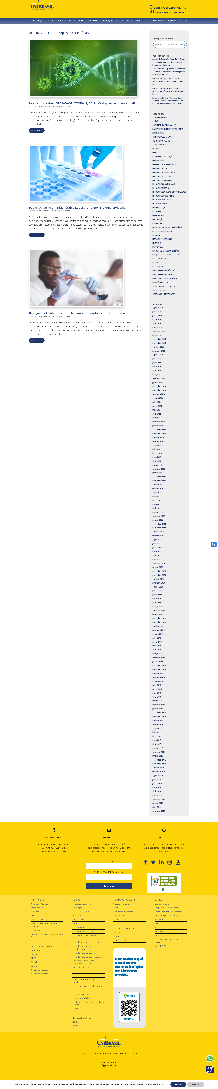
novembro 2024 (159, 390)
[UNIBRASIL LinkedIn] (163, 862)
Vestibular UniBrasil (122, 904)
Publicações (36, 950)
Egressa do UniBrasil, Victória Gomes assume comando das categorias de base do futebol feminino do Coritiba (168, 101)
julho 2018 (156, 685)
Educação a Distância (81, 904)
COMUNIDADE (158, 144)
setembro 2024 (158, 394)
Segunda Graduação (122, 915)
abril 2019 (156, 650)
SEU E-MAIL (109, 861)
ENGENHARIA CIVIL (160, 168)
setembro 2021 (158, 535)
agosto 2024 (157, 398)
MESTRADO (157, 235)
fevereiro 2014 (158, 811)
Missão (34, 915)
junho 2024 (157, 406)
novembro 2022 (159, 480)
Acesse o (169, 7)
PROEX (34, 958)
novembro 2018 (159, 669)
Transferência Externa (123, 911)
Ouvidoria (117, 936)
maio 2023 (156, 457)
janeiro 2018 (157, 708)
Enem (74, 990)
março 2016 (157, 795)
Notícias (75, 1021)
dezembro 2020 (159, 571)
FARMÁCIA (156, 211)
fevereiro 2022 (158, 516)
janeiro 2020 (157, 614)
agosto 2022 (157, 492)
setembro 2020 (158, 583)
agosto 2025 (157, 355)
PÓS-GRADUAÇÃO (80, 911)
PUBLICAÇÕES (107, 21)
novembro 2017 (159, 716)
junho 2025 (157, 362)
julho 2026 (156, 311)
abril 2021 (156, 555)
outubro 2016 (158, 767)
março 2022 (157, 512)
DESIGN (155, 148)
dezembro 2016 (159, 760)
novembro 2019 (159, 622)
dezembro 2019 (159, 618)
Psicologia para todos (81, 994)
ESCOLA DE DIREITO (160, 188)
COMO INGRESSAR (63, 21)
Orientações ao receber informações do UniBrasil (83, 962)
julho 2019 (156, 638)
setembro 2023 (158, 441)
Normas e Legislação (40, 919)
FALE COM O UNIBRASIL (156, 21)
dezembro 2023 (159, 429)
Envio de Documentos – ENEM (85, 942)
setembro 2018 (158, 677)
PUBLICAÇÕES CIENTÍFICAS (163, 270)
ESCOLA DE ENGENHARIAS (163, 196)
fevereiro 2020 (158, 610)
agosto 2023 (157, 445)
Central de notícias (39, 970)
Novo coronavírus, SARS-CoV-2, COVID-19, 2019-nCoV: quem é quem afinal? (82, 103)
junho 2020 (157, 594)
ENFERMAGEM (158, 160)
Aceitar (178, 1084)
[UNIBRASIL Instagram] (171, 862)
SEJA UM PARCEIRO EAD (177, 21)
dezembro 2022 (159, 477)
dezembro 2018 (159, 665)
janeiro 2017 (157, 756)
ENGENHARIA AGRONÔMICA (164, 164)
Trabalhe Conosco (121, 940)
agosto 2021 (157, 539)
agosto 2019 (157, 634)
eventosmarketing (80, 971)
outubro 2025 (158, 347)
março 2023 (157, 465)
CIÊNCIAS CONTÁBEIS (161, 141)
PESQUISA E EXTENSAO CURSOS (165, 251)
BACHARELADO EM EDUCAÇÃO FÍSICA (167, 129)
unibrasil (66, 106)
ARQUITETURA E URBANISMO (164, 125)
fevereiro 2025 (158, 378)
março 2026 (157, 327)
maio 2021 (156, 551)
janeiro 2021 (157, 567)
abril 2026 (156, 323)
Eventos (75, 1025)
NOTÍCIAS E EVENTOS (135, 21)
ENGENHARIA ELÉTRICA (161, 176)
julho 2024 (156, 402)
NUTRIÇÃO (156, 243)
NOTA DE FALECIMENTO (162, 239)
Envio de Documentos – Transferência (82, 947)
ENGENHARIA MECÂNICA (162, 180)
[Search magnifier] (183, 44)
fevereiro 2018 (158, 705)
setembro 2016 (158, 771)
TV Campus (159, 923)
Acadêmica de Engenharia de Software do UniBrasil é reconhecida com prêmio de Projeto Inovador (168, 72)
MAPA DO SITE (161, 946)
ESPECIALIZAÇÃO (159, 207)
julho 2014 (156, 807)
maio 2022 (156, 504)
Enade (157, 927)
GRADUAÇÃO (157, 219)
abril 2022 (156, 508)
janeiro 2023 (157, 473)
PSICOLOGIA (157, 266)
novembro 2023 (159, 433)
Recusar (195, 1084)
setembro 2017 (158, 724)
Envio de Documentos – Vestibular (87, 956)
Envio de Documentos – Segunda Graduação (87, 937)
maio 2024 (156, 410)
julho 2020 (156, 590)
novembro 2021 (159, 528)
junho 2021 (157, 547)
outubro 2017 (158, 720)
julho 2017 (156, 732)
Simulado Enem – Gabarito (84, 931)
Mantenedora (37, 907)
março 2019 (157, 653)
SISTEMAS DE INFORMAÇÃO (163, 294)
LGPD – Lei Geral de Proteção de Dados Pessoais (45, 925)
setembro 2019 (158, 630)
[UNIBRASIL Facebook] (147, 862)
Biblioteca (159, 931)
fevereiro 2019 (158, 657)
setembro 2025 (158, 351)
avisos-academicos (80, 967)
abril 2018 (156, 697)
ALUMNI (155, 121)
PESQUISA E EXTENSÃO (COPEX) (86, 21)
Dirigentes (35, 930)
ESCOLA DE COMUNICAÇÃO (163, 184)
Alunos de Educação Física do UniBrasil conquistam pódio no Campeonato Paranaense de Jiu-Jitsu (168, 62)
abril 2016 (156, 791)
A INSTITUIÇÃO (37, 899)
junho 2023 (157, 453)
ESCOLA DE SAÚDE (160, 204)
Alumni (75, 1008)
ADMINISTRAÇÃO (159, 117)
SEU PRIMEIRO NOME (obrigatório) (109, 872)
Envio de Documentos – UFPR (85, 952)
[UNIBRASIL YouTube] (180, 862)
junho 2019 (157, 642)
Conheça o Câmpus (39, 904)
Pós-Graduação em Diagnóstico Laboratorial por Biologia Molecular (78, 207)
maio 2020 (156, 598)
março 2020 (157, 606)
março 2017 (157, 748)
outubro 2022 (158, 484)
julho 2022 (156, 496)
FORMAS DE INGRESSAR (124, 899)
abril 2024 (156, 414)
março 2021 (157, 559)
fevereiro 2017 (158, 752)
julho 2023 (156, 449)
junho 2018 (157, 689)
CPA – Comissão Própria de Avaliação (166, 940)
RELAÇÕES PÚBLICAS (160, 282)
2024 (33, 977)
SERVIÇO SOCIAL (159, 290)
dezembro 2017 (159, 712)
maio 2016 (156, 787)
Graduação (77, 907)
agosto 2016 (157, 775)
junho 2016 (157, 783)
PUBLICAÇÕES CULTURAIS (162, 274)
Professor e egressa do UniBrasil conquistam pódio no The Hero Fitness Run (168, 91)
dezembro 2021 (159, 524)
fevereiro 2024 (158, 421)
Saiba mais (158, 1084)
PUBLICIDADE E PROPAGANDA (164, 278)
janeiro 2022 (157, 520)
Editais (34, 966)
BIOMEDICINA (158, 133)
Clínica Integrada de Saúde (166, 915)
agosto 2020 (157, 587)
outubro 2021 (158, 532)
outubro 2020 (158, 579)
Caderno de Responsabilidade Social (85, 981)
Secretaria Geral (162, 904)
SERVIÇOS (120, 21)
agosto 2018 (157, 681)
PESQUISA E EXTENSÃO (41, 946)
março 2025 (157, 374)
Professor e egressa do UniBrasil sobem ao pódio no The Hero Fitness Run (168, 81)
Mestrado (76, 915)
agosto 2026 (157, 307)
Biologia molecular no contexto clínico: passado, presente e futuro (77, 313)
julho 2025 (156, 359)
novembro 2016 (159, 763)
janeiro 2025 (157, 382)
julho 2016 (156, 779)
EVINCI (34, 962)
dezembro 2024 (159, 386)
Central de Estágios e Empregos (168, 911)
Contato (116, 932)
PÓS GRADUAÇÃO (159, 259)
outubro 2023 (158, 437)
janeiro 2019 (157, 661)
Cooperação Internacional (166, 907)
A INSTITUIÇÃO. (37, 21)
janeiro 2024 (157, 425)
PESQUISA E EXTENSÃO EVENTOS (166, 255)
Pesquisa (35, 954)
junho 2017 (157, 736)
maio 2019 (156, 645)
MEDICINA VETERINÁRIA (162, 231)
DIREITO (155, 152)
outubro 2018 (158, 673)
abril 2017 (156, 744)
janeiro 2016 (157, 803)
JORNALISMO (157, 223)
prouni (75, 923)
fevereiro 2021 (158, 563)
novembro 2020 (159, 575)
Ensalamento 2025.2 (81, 998)
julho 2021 (156, 543)
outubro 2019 (158, 626)
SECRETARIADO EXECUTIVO (163, 286)
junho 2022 (157, 500)
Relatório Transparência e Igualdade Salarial (47, 936)
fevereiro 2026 (158, 331)
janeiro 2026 (157, 335)
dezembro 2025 (159, 339)
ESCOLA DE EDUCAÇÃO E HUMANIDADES (169, 192)
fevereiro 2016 (158, 799)
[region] (164, 883)
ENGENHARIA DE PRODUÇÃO (164, 172)
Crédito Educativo (121, 919)
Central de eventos (39, 973)
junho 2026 (157, 315)
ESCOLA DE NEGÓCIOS (161, 200)
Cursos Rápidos (79, 919)
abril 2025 (156, 370)
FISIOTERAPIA (158, 215)
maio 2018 (156, 693)
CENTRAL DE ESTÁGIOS (162, 137)
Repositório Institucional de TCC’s (87, 986)
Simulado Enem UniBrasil (83, 927)
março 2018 (157, 701)
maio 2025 (156, 366)
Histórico (35, 911)
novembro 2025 (159, 343)
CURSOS (50, 21)
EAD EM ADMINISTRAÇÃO (163, 156)
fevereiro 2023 (158, 469)
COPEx (155, 262)
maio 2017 (156, 740)
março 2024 (157, 417)
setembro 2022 (158, 488)
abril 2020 (156, 602)
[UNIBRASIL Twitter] (155, 862)
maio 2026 (156, 319)
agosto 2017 (157, 728)
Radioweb (159, 919)
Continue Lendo (36, 130)
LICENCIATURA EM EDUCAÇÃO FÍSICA (167, 227)
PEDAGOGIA (157, 247)
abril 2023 (156, 461)
